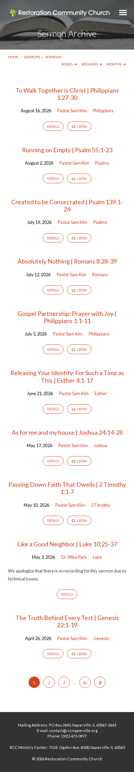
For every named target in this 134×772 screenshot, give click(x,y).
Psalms (102, 163)
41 (85, 682)
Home (13, 57)
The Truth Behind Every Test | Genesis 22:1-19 (67, 621)
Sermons (32, 57)
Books (67, 64)
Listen (81, 126)
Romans (100, 274)
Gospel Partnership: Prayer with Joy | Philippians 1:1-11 (67, 317)
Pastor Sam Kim (72, 110)
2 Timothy (100, 505)
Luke (97, 557)
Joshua (100, 445)
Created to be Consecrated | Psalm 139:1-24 (67, 205)
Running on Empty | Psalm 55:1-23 (67, 150)
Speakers (90, 64)
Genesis (101, 638)
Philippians (103, 110)
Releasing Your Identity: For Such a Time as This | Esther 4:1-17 (67, 376)
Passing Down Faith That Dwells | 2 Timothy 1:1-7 (67, 488)
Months (114, 64)
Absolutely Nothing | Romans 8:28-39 (67, 261)
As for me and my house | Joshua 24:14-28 (67, 432)
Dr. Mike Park (74, 557)
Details (53, 126)
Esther (100, 393)
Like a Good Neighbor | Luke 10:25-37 (67, 544)
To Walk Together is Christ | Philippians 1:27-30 (67, 93)
